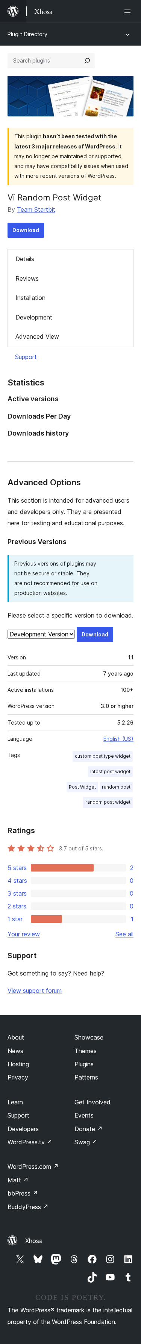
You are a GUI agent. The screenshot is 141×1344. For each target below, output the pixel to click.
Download (25, 230)
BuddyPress (28, 1207)
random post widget (107, 802)
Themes (85, 1051)
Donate (88, 1129)
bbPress (23, 1193)
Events (84, 1115)
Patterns (86, 1077)
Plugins (84, 1064)
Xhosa (33, 1241)
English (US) (118, 738)
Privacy (18, 1077)
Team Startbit (36, 209)
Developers (23, 1129)
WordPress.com (33, 1166)
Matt (18, 1180)
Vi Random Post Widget (55, 197)
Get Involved (92, 1102)
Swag (85, 1142)
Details (24, 259)
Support (26, 357)
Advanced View (37, 336)
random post (116, 787)
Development (33, 317)
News (15, 1051)
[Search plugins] (87, 60)
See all (124, 934)
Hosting (18, 1064)
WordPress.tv (30, 1142)
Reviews (27, 278)
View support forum (35, 990)
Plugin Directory (27, 34)
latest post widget (110, 771)
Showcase (88, 1037)
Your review (24, 934)
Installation (30, 297)
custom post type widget (102, 756)
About (16, 1037)
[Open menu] (129, 11)
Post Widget (82, 787)
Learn (15, 1102)
